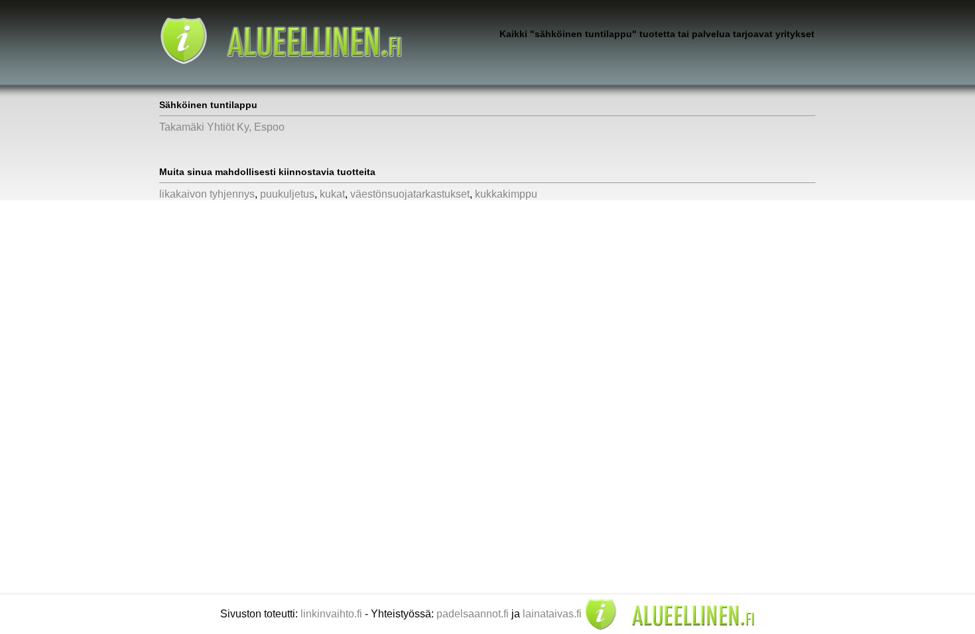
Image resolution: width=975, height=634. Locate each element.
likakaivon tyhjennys (207, 194)
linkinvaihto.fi (331, 613)
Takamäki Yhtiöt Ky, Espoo (222, 127)
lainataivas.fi (552, 613)
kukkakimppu (506, 194)
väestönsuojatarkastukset (410, 194)
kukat (332, 194)
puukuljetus (287, 194)
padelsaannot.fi (472, 613)
